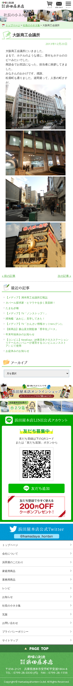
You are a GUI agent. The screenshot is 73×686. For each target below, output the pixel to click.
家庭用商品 (8, 571)
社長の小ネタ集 (31, 25)
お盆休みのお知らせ (17, 351)
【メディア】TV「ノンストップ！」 (27, 313)
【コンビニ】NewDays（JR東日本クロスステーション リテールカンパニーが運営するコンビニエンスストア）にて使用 (37, 342)
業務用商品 (8, 579)
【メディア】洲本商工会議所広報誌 (27, 297)
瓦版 (4, 614)
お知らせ (7, 597)
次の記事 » (64, 276)
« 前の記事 (8, 276)
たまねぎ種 (12, 308)
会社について (10, 553)
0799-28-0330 (23, 672)
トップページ (13, 25)
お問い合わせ (10, 623)
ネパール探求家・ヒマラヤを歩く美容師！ (30, 302)
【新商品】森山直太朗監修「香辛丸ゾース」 (32, 329)
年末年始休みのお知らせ (20, 334)
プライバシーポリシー (15, 631)
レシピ (6, 588)
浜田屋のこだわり (12, 562)
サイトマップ (10, 640)
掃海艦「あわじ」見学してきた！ (25, 318)
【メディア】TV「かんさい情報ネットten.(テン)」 (35, 324)
